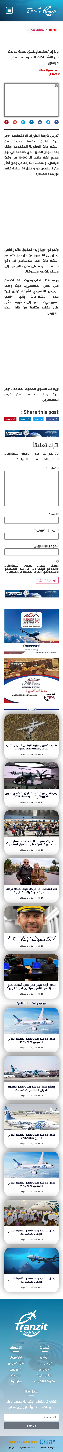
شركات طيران (35, 29)
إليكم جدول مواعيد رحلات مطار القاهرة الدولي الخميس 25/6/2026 (31, 1088)
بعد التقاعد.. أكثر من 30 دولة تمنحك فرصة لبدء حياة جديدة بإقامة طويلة (31, 890)
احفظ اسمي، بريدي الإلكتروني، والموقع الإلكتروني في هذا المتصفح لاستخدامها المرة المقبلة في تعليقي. (31, 568)
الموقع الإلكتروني (46, 545)
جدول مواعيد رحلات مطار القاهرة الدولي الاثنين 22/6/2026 (31, 1136)
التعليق (52, 468)
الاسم (54, 514)
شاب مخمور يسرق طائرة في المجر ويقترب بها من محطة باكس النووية (31, 747)
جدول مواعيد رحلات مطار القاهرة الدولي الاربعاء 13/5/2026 (31, 1280)
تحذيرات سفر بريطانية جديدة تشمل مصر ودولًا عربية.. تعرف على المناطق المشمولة (31, 842)
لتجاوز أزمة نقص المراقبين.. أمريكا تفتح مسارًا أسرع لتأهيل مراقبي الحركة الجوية (31, 986)
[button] (9, 10)
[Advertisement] (31, 213)
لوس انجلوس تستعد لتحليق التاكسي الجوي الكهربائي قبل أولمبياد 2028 (31, 794)
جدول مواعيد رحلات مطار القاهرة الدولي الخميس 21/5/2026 (31, 1184)
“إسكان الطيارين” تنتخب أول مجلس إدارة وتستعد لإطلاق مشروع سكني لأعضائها (31, 938)
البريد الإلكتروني (46, 530)
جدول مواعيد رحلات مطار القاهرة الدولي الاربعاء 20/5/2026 (31, 1232)
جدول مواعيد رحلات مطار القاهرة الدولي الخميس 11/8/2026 (31, 1040)
